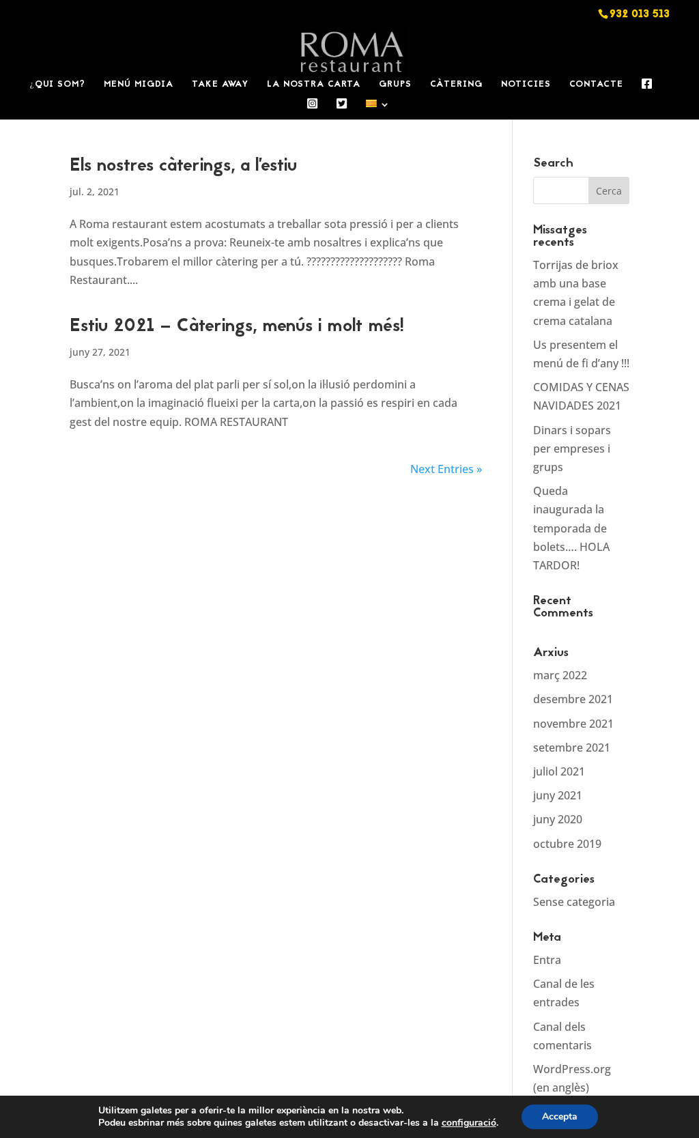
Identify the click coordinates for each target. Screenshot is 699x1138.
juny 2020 (557, 819)
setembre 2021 (571, 747)
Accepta (559, 1116)
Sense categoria (574, 901)
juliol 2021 (559, 771)
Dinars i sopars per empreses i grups (572, 448)
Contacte (596, 85)
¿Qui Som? (57, 85)
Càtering (456, 85)
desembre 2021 (573, 699)
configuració (469, 1123)
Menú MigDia (138, 85)
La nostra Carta (313, 85)
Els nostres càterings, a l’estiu (183, 166)
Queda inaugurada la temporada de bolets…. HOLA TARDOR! (571, 528)
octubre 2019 (567, 843)
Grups (395, 85)
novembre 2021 (573, 723)
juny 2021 (557, 795)
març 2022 (560, 675)
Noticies (526, 85)
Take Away (220, 85)
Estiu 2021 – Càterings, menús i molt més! (237, 327)
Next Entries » (446, 468)
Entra (547, 959)
